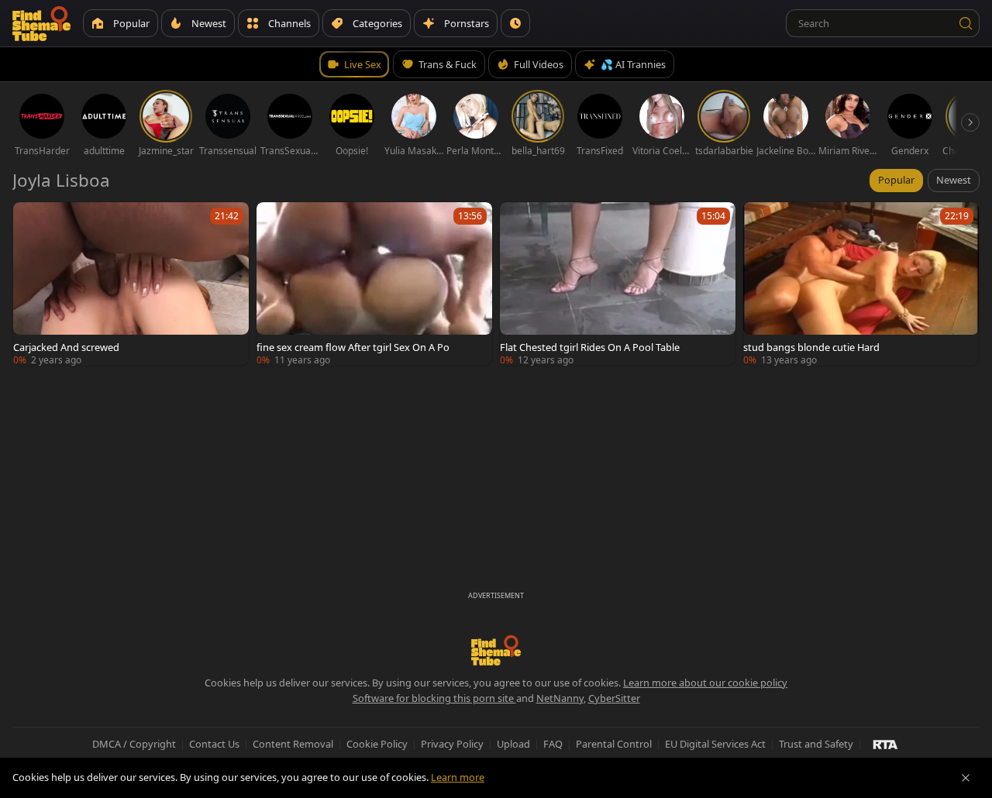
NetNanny (560, 698)
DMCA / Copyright (134, 744)
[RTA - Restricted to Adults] (885, 743)
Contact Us (214, 744)
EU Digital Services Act (715, 744)
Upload (513, 744)
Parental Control (614, 744)
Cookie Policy (377, 744)
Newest (953, 180)
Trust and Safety (816, 744)
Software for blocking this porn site (434, 698)
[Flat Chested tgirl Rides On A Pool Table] (617, 284)
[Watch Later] (515, 23)
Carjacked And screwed (66, 347)
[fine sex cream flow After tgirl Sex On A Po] (374, 284)
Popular (896, 180)
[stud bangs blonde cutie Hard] (861, 284)
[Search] (965, 23)
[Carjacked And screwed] (131, 284)
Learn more (457, 777)
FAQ (553, 744)
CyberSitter (614, 698)
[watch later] (31, 220)
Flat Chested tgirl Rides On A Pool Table (590, 347)
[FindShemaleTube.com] (41, 23)
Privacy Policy (452, 744)
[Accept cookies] (966, 778)
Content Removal (293, 744)
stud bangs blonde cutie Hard (811, 347)
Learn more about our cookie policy (705, 683)
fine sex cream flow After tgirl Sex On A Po (353, 347)
